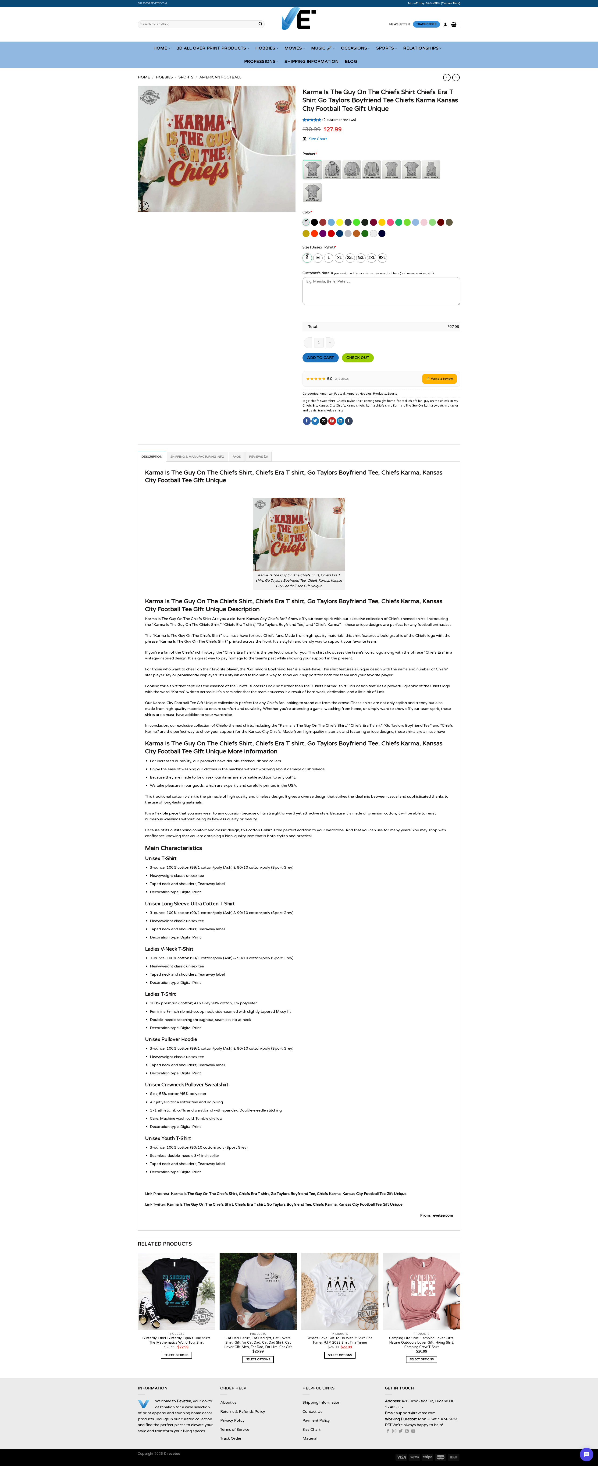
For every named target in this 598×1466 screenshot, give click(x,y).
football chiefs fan (410, 401)
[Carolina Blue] (331, 222)
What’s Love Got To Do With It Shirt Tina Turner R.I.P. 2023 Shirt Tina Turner (339, 1340)
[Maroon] (441, 222)
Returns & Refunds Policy (242, 1411)
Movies (293, 48)
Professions (259, 61)
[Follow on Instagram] (394, 1431)
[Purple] (323, 233)
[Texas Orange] (357, 233)
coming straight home (379, 401)
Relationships (420, 48)
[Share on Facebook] (307, 421)
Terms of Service (234, 1429)
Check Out (357, 358)
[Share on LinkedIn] (340, 421)
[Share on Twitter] (315, 421)
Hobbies (265, 48)
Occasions (354, 48)
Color (307, 212)
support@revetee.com (152, 3)
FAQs (237, 457)
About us (228, 1402)
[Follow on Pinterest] (407, 1431)
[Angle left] (446, 77)
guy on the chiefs (436, 401)
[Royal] (340, 233)
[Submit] (260, 24)
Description (152, 457)
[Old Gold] (306, 233)
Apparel (352, 394)
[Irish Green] (399, 222)
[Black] (315, 222)
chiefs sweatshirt (322, 401)
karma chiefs (356, 405)
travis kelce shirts (330, 410)
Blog (351, 61)
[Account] (445, 24)
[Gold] (382, 222)
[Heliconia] (391, 222)
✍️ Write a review (439, 379)
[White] (374, 233)
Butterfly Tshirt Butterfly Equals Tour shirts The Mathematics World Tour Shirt (176, 1340)
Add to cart (320, 357)
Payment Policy (316, 1420)
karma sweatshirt (436, 405)
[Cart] (453, 24)
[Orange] (315, 233)
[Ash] (306, 222)
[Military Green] (449, 222)
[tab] (152, 456)
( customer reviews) (339, 120)
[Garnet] (374, 222)
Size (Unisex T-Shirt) (319, 247)
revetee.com (442, 1215)
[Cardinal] (323, 222)
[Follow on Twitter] (401, 1431)
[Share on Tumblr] (349, 421)
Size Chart (318, 138)
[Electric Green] (357, 222)
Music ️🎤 (321, 48)
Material (310, 1438)
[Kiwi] (407, 222)
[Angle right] (455, 77)
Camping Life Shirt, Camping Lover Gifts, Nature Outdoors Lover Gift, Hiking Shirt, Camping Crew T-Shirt (421, 1342)
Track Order (231, 1438)
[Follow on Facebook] (388, 1431)
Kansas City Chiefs (332, 405)
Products (379, 394)
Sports (385, 48)
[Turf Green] (365, 233)
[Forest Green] (365, 222)
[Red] (331, 233)
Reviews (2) (258, 457)
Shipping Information (311, 61)
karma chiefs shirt (379, 405)
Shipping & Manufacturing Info (197, 457)
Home (160, 48)
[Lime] (433, 222)
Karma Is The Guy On (408, 405)
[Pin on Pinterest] (332, 421)
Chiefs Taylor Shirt (350, 401)
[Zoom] (144, 206)
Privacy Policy (232, 1420)
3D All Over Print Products (211, 48)
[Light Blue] (416, 222)
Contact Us (312, 1411)
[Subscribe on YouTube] (413, 1431)
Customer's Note (316, 273)
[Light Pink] (424, 222)
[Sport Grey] (348, 233)
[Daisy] (340, 222)
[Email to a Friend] (323, 421)
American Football (220, 77)
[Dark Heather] (348, 222)
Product (310, 154)
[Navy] (382, 233)
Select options (176, 1355)
